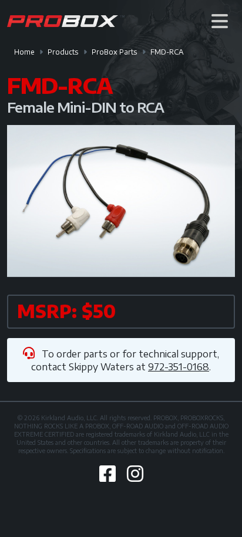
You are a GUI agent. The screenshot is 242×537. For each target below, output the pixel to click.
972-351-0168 (178, 367)
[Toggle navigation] (219, 21)
